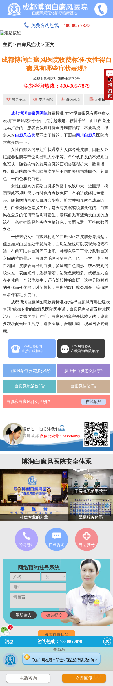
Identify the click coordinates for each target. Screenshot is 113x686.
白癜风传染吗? (83, 386)
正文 (49, 44)
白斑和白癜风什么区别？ (28, 401)
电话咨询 (28, 678)
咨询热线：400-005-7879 (60, 641)
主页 (7, 44)
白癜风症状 (28, 44)
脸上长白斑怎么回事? (83, 371)
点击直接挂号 (56, 635)
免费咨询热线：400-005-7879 (56, 86)
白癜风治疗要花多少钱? (29, 371)
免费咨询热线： (60, 25)
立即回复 (87, 677)
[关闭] (107, 641)
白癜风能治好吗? (29, 386)
